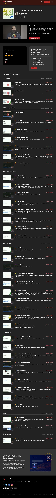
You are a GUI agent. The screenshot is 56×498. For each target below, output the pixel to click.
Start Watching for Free (35, 38)
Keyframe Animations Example (24, 362)
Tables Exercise (20, 256)
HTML (6, 61)
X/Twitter (4, 485)
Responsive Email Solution (23, 307)
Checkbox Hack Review (23, 387)
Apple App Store (6, 488)
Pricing (23, 4)
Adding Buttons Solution (23, 192)
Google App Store (13, 488)
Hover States (20, 345)
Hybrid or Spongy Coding (23, 315)
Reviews (22, 481)
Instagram (12, 485)
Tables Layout (20, 247)
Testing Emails (20, 417)
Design (6, 62)
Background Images (22, 218)
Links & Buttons (21, 175)
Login (52, 1)
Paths (4, 4)
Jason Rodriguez (23, 13)
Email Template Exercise (23, 137)
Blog (13, 4)
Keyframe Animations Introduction (26, 353)
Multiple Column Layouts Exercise (25, 273)
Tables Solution (21, 264)
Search (42, 1)
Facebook (9, 485)
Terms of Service (45, 494)
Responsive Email (21, 290)
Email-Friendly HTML (22, 129)
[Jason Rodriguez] (16, 14)
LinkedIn (6, 485)
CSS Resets (19, 120)
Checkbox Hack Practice (23, 379)
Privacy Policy (51, 494)
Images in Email (21, 201)
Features (18, 4)
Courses (8, 4)
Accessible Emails (21, 226)
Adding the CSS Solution (23, 163)
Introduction (18, 82)
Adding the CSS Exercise (23, 154)
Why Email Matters (19, 91)
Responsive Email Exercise (23, 298)
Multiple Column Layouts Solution (25, 281)
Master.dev (7, 2)
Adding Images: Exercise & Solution (26, 209)
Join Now (46, 1)
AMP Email (19, 404)
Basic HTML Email (19, 112)
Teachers (18, 481)
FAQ (29, 481)
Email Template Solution (23, 146)
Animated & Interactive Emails (24, 336)
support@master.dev (9, 490)
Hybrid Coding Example (23, 324)
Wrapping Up (20, 438)
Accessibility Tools (21, 235)
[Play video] (15, 32)
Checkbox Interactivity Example (25, 396)
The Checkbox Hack (22, 370)
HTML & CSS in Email (20, 99)
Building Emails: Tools (22, 425)
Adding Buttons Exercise (23, 184)
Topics (14, 481)
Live (11, 481)
